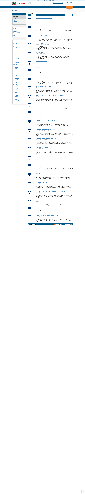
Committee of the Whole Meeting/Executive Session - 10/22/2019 (48, 78)
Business (23, 7)
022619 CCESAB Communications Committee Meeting (46, 111)
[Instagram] (70, 2)
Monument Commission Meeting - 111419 (44, 26)
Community (33, 7)
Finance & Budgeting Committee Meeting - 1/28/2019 (46, 86)
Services (19, 7)
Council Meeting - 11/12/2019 (41, 61)
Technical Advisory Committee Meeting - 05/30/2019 (46, 120)
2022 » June (15, 20)
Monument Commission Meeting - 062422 (44, 18)
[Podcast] (71, 2)
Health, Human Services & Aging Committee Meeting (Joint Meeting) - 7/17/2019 (51, 200)
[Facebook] (64, 2)
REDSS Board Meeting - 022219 (42, 35)
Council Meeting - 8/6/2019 (41, 70)
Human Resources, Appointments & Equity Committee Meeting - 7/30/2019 (50, 191)
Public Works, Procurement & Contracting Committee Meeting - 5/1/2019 (50, 207)
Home (13, 10)
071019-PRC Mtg (39, 103)
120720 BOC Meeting (40, 43)
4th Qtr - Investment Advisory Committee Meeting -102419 (47, 164)
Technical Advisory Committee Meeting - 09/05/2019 (46, 129)
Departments (38, 7)
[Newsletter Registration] (69, 2)
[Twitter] (66, 2)
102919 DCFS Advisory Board (41, 173)
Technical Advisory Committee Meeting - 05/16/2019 (46, 156)
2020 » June (15, 21)
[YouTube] (67, 2)
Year (15, 18)
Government (28, 7)
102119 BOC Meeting (40, 52)
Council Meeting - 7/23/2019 (41, 182)
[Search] (62, 3)
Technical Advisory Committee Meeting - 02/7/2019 (46, 138)
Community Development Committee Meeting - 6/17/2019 (47, 215)
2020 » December (16, 22)
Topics (69, 6)
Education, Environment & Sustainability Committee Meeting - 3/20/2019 (50, 95)
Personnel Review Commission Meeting (43, 147)
